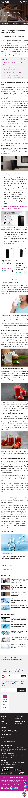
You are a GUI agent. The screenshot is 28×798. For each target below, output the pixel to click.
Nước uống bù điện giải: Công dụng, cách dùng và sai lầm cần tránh (19, 607)
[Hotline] (25, 790)
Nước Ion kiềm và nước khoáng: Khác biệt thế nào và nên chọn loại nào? (19, 600)
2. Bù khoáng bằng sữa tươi (10, 67)
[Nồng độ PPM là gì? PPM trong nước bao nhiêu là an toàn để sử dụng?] (5, 619)
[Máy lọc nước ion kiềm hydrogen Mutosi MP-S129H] (7, 252)
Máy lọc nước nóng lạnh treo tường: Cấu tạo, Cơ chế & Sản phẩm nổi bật (19, 594)
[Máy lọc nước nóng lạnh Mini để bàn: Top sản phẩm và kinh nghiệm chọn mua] (5, 580)
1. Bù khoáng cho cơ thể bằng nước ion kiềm (13, 63)
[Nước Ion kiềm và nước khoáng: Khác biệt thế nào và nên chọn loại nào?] (5, 600)
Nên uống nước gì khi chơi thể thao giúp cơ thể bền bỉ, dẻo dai (19, 638)
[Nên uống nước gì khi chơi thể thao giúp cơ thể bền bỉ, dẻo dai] (5, 639)
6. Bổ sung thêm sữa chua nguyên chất (13, 77)
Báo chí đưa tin (15, 23)
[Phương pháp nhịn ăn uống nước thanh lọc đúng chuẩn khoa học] (5, 646)
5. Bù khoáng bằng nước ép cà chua (12, 75)
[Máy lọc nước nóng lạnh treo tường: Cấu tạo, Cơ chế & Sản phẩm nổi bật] (5, 594)
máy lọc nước (10, 228)
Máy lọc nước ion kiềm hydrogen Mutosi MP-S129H (6, 262)
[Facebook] (25, 782)
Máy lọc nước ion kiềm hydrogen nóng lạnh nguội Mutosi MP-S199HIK (21, 263)
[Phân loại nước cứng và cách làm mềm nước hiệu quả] (5, 626)
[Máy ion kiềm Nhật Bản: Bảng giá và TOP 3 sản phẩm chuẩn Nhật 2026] (5, 587)
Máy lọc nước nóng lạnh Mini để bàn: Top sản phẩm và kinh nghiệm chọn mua (19, 580)
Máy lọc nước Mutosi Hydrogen (10, 101)
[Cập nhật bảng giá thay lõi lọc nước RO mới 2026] (5, 632)
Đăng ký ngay (21, 690)
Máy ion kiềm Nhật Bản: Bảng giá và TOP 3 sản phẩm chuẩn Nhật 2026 (19, 587)
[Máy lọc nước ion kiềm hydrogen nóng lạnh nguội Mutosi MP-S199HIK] (21, 252)
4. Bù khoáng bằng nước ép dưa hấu (12, 72)
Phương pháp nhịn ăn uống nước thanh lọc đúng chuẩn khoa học (18, 646)
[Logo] (5, 2)
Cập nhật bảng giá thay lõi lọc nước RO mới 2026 (19, 632)
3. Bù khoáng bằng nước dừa (10, 70)
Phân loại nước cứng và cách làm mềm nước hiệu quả (18, 625)
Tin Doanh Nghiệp (5, 23)
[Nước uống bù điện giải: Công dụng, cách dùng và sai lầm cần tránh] (5, 607)
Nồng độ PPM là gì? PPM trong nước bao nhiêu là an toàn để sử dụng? (19, 619)
